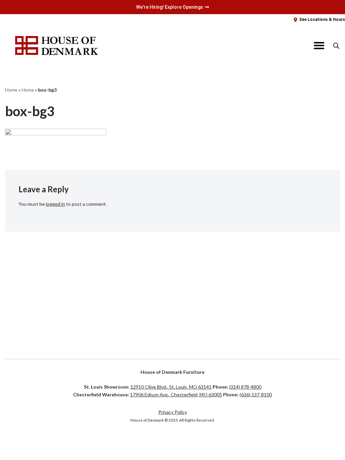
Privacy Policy (172, 412)
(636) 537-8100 (256, 394)
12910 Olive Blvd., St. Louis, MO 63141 (171, 387)
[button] (319, 45)
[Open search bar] (336, 45)
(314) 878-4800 (245, 387)
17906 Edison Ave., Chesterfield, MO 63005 (176, 394)
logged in (55, 204)
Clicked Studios (45, 441)
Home (11, 90)
